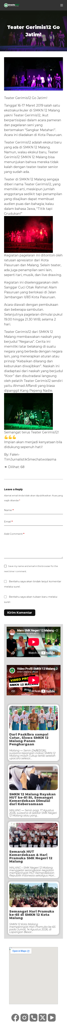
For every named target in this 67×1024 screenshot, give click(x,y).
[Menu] (61, 5)
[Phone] (33, 1018)
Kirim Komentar (19, 612)
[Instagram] (24, 1018)
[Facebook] (15, 1018)
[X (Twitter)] (43, 1018)
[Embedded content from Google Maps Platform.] (33, 975)
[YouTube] (52, 1018)
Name (9, 510)
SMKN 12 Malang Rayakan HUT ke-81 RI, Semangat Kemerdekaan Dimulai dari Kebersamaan (32, 799)
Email (8, 521)
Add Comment (14, 533)
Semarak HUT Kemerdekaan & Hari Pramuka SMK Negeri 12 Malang (30, 856)
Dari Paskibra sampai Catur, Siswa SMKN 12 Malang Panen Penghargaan (28, 739)
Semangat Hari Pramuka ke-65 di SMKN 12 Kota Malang (31, 915)
